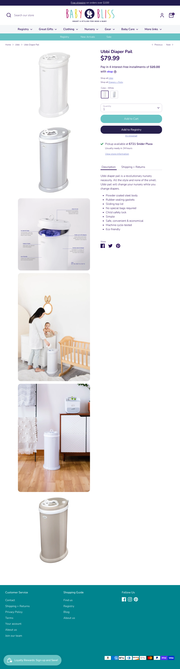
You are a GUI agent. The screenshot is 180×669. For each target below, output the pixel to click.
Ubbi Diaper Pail (31, 44)
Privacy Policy (13, 612)
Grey (114, 94)
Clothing (69, 29)
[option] (69, 36)
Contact (10, 600)
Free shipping (78, 2)
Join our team (13, 636)
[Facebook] (124, 599)
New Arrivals (88, 37)
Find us (68, 600)
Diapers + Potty (116, 82)
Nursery (90, 29)
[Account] (162, 15)
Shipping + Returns (133, 167)
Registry (23, 29)
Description (109, 167)
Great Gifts (46, 29)
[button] (131, 130)
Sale (109, 37)
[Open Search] (8, 15)
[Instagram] (130, 599)
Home (8, 44)
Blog (66, 612)
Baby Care (128, 29)
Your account (13, 624)
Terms (9, 618)
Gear (108, 29)
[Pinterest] (136, 599)
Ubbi (17, 44)
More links (152, 29)
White (105, 94)
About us (11, 630)
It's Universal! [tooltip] (131, 135)
